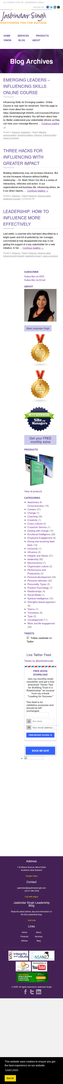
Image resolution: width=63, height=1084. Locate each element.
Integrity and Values (37, 555)
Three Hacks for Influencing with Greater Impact (23, 156)
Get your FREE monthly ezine (40, 440)
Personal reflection (37, 580)
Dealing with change (38, 530)
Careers (31, 509)
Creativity (32, 520)
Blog (21, 40)
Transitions (33, 612)
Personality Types (36, 584)
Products (42, 35)
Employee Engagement (39, 537)
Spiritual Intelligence (37, 598)
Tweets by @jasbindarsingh (38, 660)
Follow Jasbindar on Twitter (39, 639)
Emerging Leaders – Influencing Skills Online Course (26, 86)
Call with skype (31, 896)
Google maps (31, 875)
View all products (33, 491)
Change (31, 512)
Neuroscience (34, 562)
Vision (7, 40)
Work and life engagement (41, 623)
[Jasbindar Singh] (23, 22)
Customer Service (37, 527)
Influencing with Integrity (13, 255)
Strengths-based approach (41, 602)
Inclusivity (32, 548)
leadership (25, 132)
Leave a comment (11, 138)
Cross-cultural (34, 523)
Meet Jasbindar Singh (37, 328)
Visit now (32, 920)
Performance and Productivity (36, 571)
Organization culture (38, 566)
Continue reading (37, 190)
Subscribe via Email (34, 280)
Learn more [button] (11, 1069)
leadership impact (33, 255)
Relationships (34, 591)
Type (30, 616)
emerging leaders (25, 135)
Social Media (34, 594)
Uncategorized (35, 619)
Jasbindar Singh (44, 986)
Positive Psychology (38, 587)
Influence (16, 132)
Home (7, 35)
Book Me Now (40, 750)
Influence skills (49, 135)
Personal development (39, 577)
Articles (24, 940)
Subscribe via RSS (34, 276)
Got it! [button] (10, 1078)
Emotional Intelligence (38, 534)
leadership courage (11, 198)
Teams (31, 609)
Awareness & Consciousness (35, 503)
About (36, 40)
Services (23, 35)
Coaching (32, 516)
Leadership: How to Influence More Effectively (26, 217)
